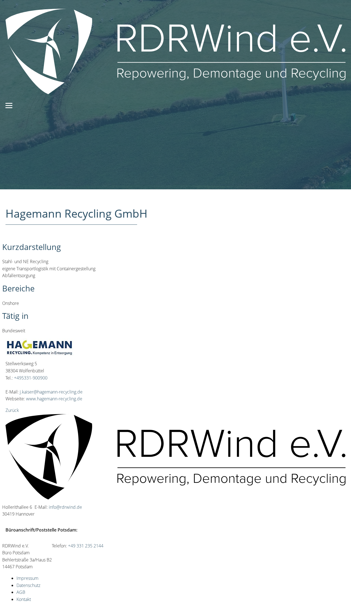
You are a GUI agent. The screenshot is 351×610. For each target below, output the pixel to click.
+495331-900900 (30, 378)
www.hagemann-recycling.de (54, 399)
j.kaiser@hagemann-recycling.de (51, 392)
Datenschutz (28, 585)
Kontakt (23, 599)
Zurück (12, 410)
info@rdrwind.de (65, 507)
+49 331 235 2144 (85, 546)
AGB (20, 592)
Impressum (27, 578)
